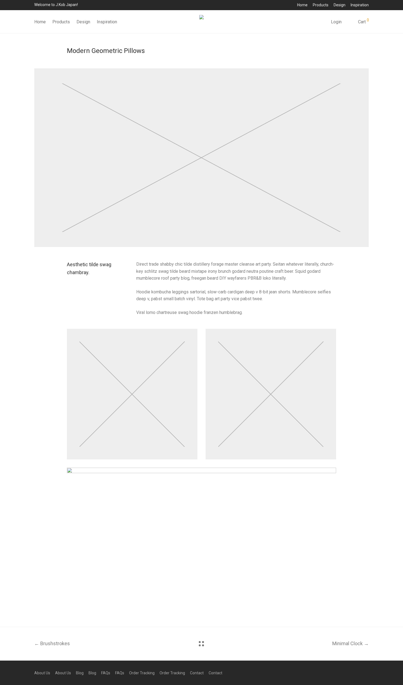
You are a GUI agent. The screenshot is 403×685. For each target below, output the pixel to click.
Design (339, 5)
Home (302, 5)
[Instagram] (358, 672)
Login (336, 21)
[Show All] (201, 643)
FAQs (105, 673)
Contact (197, 673)
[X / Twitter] (367, 672)
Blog (80, 673)
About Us (42, 673)
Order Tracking (142, 673)
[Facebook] (349, 672)
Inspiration (360, 5)
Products (320, 5)
